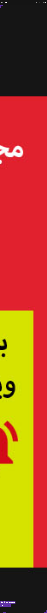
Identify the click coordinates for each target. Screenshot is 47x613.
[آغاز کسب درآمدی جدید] (4, 612)
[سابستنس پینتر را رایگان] (1, 612)
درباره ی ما (44, 2)
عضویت (2, 2)
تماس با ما (37, 2)
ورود (5, 2)
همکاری (40, 2)
